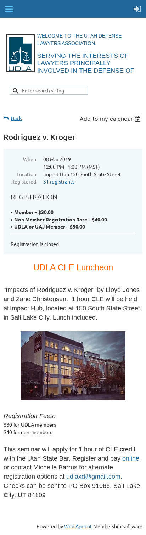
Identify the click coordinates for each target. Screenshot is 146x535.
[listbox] (111, 118)
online (130, 458)
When (29, 159)
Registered (23, 181)
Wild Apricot (78, 526)
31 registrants (58, 181)
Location (26, 174)
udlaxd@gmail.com (93, 476)
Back (16, 118)
